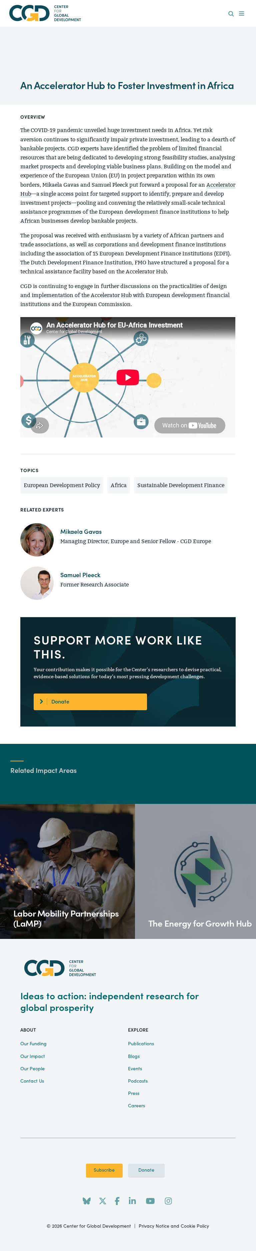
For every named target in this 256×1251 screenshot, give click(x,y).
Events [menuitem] (135, 1069)
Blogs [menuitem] (134, 1056)
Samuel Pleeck (80, 575)
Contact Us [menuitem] (32, 1081)
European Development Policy (62, 485)
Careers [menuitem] (136, 1106)
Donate (60, 702)
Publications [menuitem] (141, 1044)
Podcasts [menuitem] (138, 1081)
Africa (119, 485)
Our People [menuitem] (32, 1069)
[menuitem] (231, 14)
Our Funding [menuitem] (33, 1044)
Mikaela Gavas (81, 531)
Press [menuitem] (133, 1093)
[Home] (128, 13)
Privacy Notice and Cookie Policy (174, 1226)
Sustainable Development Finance (180, 485)
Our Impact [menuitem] (32, 1056)
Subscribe (104, 1170)
